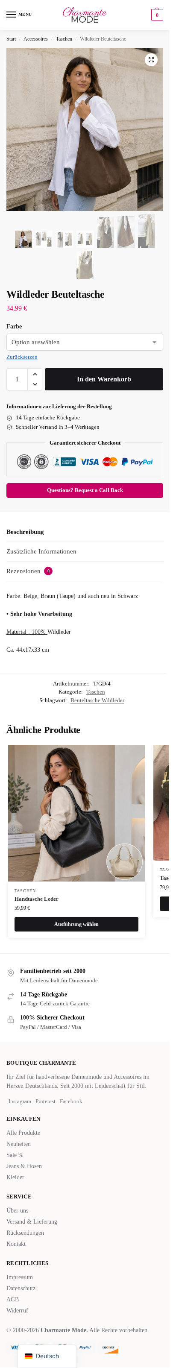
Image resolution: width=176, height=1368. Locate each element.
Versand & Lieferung (31, 1222)
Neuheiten (18, 1144)
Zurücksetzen (22, 357)
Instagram (20, 1101)
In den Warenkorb (104, 379)
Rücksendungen (25, 1233)
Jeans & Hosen (24, 1166)
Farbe (14, 326)
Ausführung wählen (76, 924)
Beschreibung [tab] (25, 531)
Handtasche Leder (37, 899)
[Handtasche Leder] (76, 813)
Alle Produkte (23, 1133)
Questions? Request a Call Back (85, 490)
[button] (156, 15)
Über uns (17, 1210)
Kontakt (16, 1244)
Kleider (15, 1177)
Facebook (71, 1101)
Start (11, 39)
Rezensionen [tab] (28, 571)
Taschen (64, 39)
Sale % (14, 1155)
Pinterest (45, 1101)
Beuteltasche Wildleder (97, 700)
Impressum (19, 1277)
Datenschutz (20, 1288)
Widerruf (17, 1310)
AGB (12, 1299)
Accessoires (35, 39)
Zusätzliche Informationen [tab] (41, 551)
